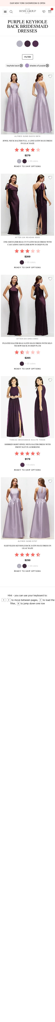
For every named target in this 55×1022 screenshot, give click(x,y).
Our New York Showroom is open (27, 3)
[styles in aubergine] (35, 43)
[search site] (11, 12)
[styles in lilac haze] (19, 43)
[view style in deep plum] (24, 161)
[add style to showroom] (50, 76)
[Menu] (5, 12)
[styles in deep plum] (27, 43)
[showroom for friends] (44, 12)
